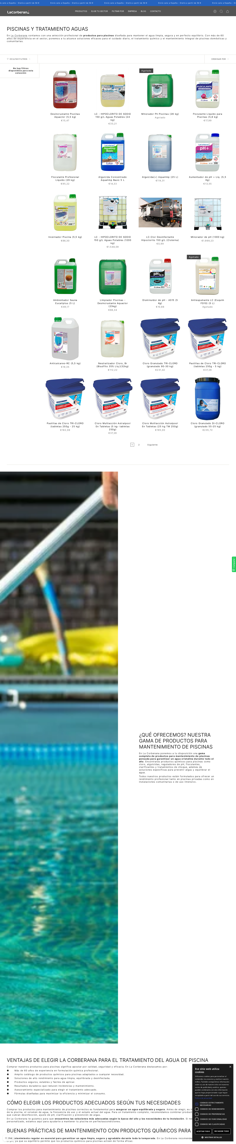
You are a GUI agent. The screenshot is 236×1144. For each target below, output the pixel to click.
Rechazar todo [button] (221, 1131)
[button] (81, 11)
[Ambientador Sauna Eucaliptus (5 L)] (65, 275)
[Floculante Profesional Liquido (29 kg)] (65, 152)
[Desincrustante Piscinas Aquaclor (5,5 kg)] (65, 89)
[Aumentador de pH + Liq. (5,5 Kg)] (207, 152)
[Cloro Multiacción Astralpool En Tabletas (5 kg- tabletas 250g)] (112, 399)
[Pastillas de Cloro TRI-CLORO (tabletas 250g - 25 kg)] (65, 399)
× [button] (230, 1067)
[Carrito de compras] (227, 11)
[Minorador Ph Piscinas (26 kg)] (160, 89)
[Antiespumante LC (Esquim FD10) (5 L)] (207, 275)
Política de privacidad (203, 1098)
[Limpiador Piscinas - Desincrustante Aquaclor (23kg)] (112, 275)
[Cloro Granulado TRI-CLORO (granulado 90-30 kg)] (160, 338)
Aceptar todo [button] (203, 1131)
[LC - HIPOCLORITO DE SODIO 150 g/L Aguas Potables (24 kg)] (112, 89)
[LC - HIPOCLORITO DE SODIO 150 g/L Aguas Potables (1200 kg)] (112, 212)
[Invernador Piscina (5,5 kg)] (65, 212)
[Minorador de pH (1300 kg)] (207, 212)
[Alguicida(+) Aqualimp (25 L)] (160, 152)
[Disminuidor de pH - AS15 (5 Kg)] (160, 275)
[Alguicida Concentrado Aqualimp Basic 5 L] (112, 152)
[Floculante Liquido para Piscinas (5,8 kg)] (207, 89)
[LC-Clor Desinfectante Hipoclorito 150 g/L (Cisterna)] (160, 212)
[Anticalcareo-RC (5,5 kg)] (65, 338)
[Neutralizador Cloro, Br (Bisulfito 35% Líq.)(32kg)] (112, 338)
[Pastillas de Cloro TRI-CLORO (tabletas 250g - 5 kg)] (207, 338)
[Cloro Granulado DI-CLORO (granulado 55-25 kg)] (207, 399)
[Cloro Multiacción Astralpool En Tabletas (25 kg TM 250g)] (160, 399)
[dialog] (212, 1102)
